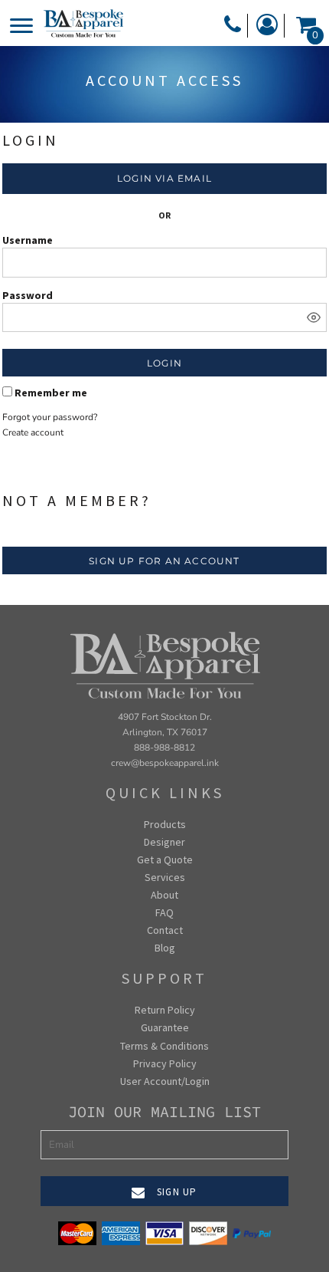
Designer (164, 842)
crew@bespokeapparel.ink (165, 763)
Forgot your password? (49, 417)
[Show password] (314, 317)
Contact (165, 930)
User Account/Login (165, 1081)
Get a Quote (165, 859)
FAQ (164, 912)
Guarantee (165, 1027)
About (164, 895)
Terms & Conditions (164, 1046)
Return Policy (165, 1010)
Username (27, 240)
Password (27, 295)
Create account (33, 432)
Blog (165, 948)
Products (165, 824)
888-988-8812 (164, 747)
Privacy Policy (165, 1063)
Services (165, 877)
